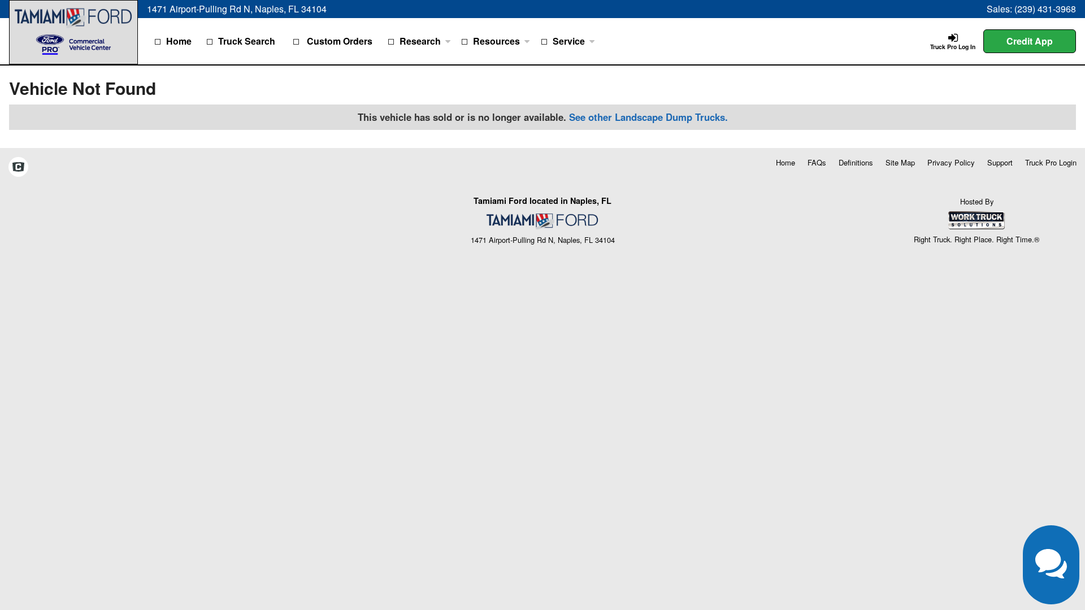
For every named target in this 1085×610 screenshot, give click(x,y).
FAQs (817, 162)
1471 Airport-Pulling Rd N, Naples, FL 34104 (237, 8)
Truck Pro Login (1051, 162)
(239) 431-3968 (1045, 8)
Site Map (900, 162)
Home (179, 40)
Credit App (1029, 40)
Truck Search (246, 40)
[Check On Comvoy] (18, 167)
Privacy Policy (951, 162)
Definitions (856, 162)
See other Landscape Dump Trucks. (648, 117)
